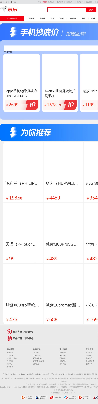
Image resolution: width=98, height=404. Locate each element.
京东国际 (72, 18)
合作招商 (30, 374)
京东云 (73, 393)
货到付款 (63, 353)
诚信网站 (56, 397)
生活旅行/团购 (12, 358)
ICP (43, 379)
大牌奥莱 (30, 18)
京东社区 (78, 374)
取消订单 (89, 364)
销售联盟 (70, 374)
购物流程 (10, 353)
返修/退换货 (90, 361)
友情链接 (62, 374)
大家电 (9, 364)
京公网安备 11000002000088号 (12, 379)
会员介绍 (10, 355)
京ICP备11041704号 (32, 379)
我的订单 (60, 2)
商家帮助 (38, 374)
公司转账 (63, 364)
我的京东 (69, 2)
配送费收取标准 (38, 361)
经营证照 (64, 387)
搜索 (91, 10)
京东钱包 (65, 393)
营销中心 (46, 374)
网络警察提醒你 (41, 397)
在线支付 (63, 355)
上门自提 (36, 353)
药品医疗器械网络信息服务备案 (57, 379)
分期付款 (63, 358)
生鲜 (62, 18)
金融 (93, 18)
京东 (8, 9)
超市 (52, 18)
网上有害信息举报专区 (70, 397)
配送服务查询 (37, 358)
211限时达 (37, 355)
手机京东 (54, 374)
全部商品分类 (12, 18)
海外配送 (36, 364)
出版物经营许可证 (64, 384)
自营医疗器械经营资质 (77, 379)
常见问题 (10, 361)
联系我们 (14, 374)
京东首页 (6, 2)
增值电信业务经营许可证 (64, 390)
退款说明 (89, 358)
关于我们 (6, 374)
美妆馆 (42, 18)
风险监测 (86, 374)
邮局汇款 (63, 361)
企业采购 (89, 2)
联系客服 (10, 367)
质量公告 (94, 374)
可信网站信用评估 (27, 397)
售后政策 (89, 353)
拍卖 (84, 18)
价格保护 (89, 355)
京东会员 (80, 2)
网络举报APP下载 (84, 397)
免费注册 (51, 2)
